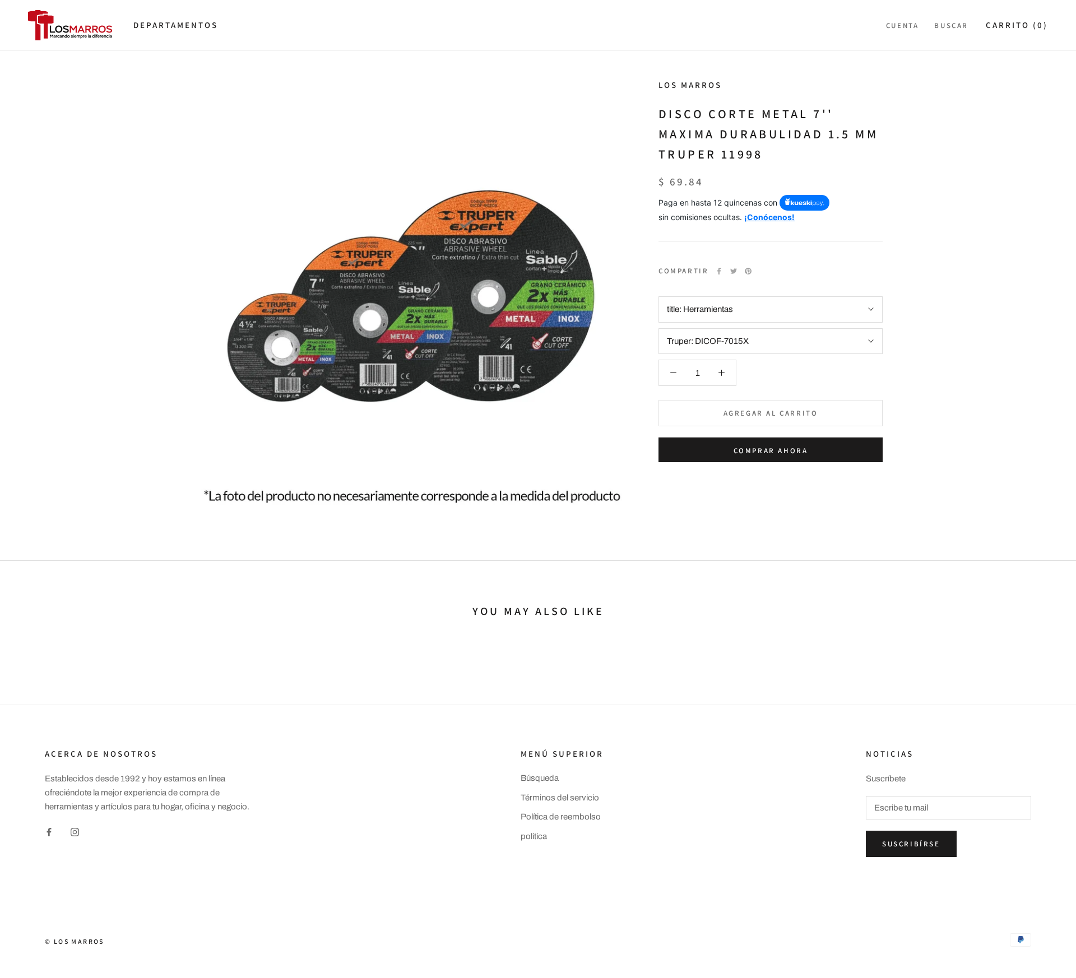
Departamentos (175, 25)
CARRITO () (1017, 25)
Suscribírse (911, 844)
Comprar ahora (771, 450)
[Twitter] (733, 271)
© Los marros (74, 941)
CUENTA (902, 25)
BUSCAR (951, 25)
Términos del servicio (560, 797)
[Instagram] (75, 832)
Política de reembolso (561, 816)
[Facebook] (719, 271)
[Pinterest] (748, 271)
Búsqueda (540, 778)
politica (534, 836)
